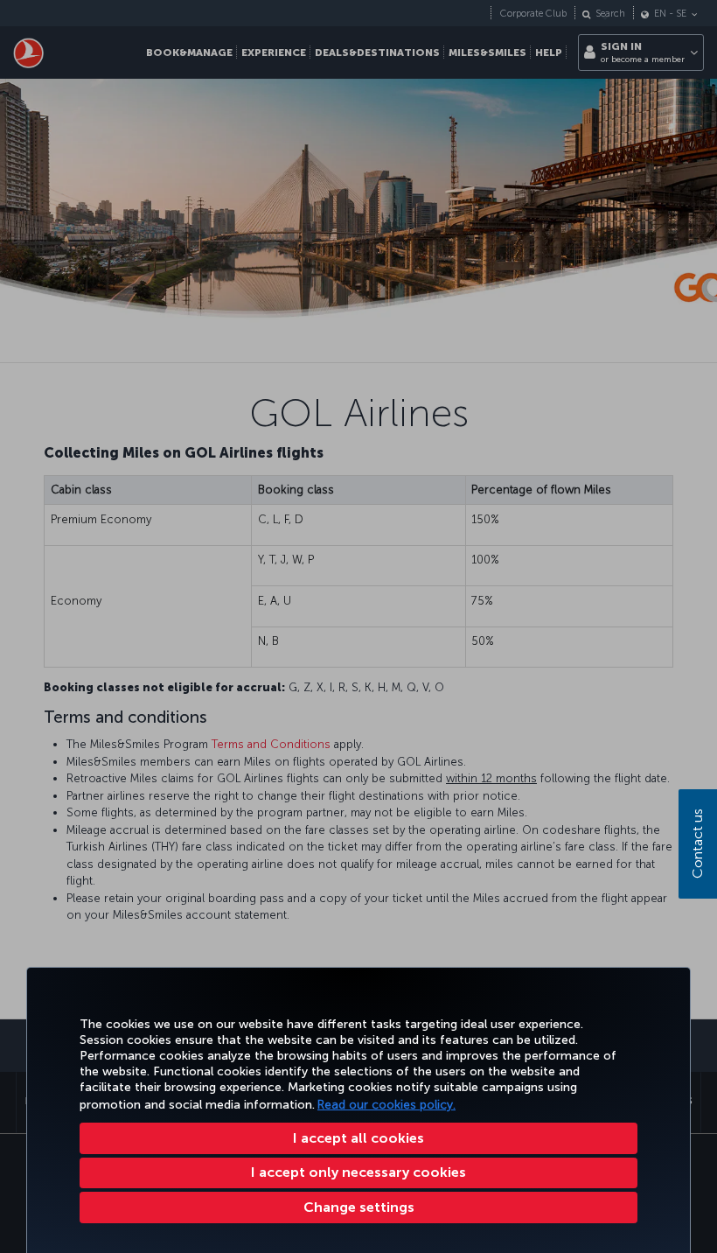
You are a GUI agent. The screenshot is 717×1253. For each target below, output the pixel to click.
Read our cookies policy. (386, 1104)
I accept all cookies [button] (358, 1138)
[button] (358, 1207)
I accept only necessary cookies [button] (358, 1172)
